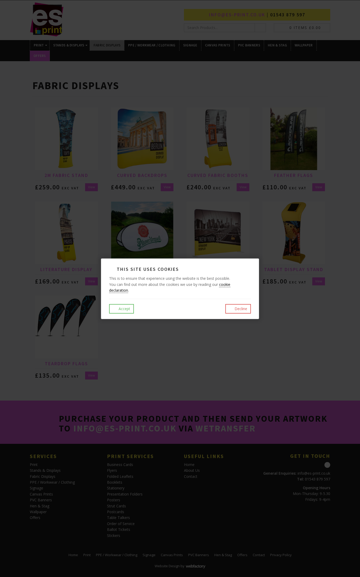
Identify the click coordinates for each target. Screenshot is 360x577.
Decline (240, 308)
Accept (124, 308)
